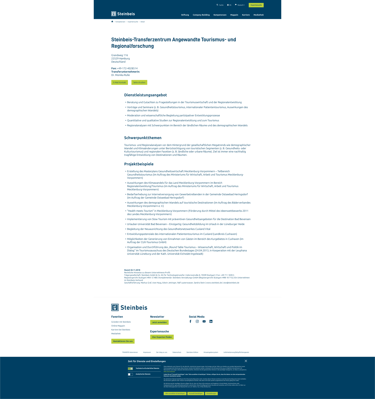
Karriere (246, 15)
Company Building (201, 15)
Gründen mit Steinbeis (121, 322)
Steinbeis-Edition (192, 352)
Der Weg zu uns (161, 352)
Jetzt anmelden (159, 322)
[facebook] (190, 322)
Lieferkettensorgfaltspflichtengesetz (236, 352)
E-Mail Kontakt (119, 82)
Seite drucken (139, 82)
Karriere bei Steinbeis (120, 329)
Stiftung (185, 15)
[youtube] (204, 322)
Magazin (234, 15)
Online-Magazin (118, 326)
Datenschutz (177, 352)
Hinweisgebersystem (211, 352)
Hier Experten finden (162, 337)
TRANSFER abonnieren (130, 352)
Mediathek (259, 15)
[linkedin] (210, 322)
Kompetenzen (220, 15)
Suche (221, 5)
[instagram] (197, 322)
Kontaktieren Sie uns (123, 341)
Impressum (147, 352)
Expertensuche (256, 5)
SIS (230, 5)
